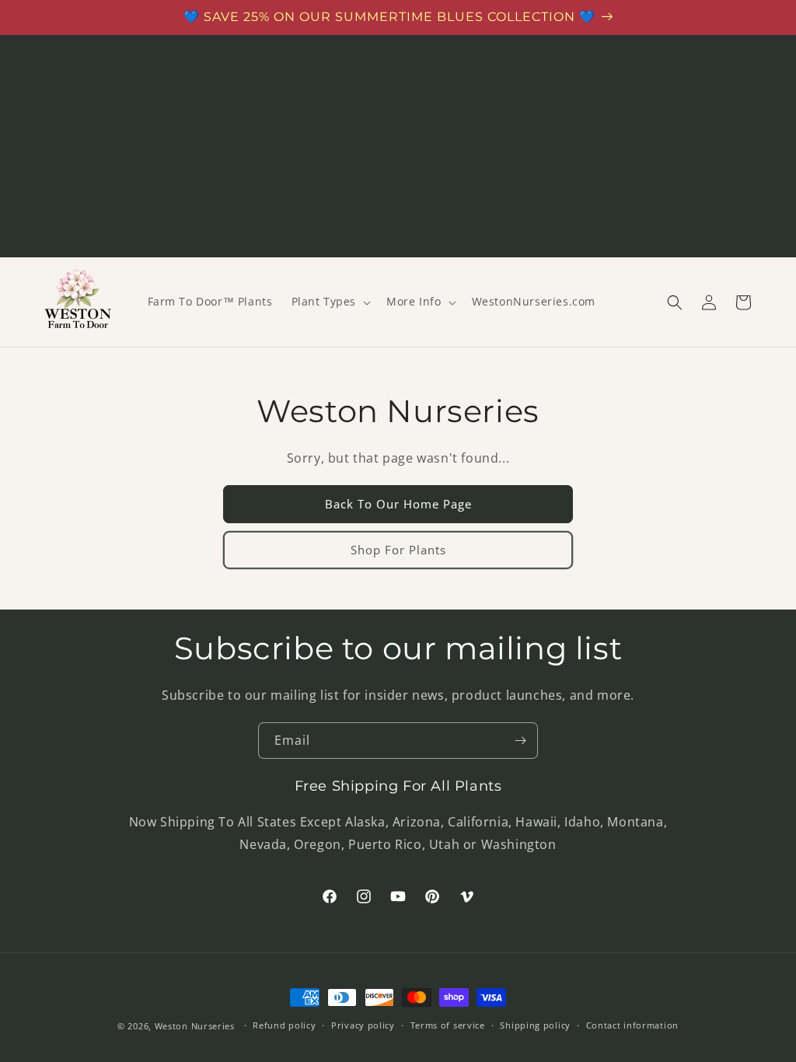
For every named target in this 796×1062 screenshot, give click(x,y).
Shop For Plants (398, 549)
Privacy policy (363, 1025)
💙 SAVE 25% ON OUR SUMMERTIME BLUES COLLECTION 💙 (389, 16)
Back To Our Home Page (398, 504)
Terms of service (447, 1025)
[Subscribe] (520, 740)
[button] (330, 301)
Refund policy (284, 1025)
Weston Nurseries (195, 1026)
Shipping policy (535, 1025)
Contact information (632, 1025)
